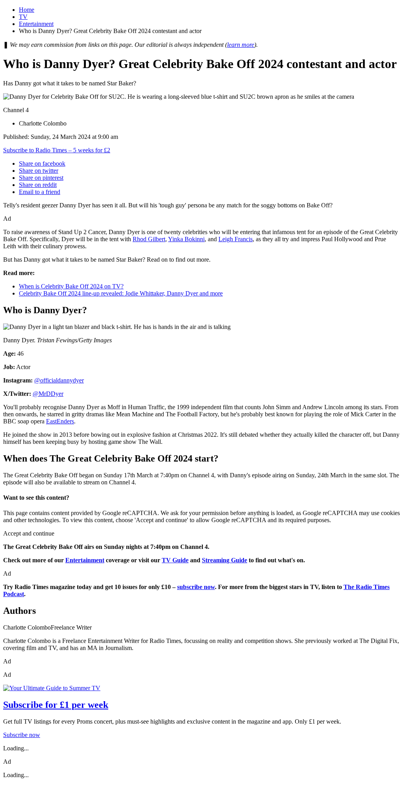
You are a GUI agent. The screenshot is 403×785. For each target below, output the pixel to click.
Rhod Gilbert (149, 239)
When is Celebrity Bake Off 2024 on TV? (71, 286)
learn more (240, 44)
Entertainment (36, 23)
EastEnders (60, 421)
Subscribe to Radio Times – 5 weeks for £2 (56, 150)
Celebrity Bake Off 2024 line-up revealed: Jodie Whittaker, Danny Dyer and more (121, 293)
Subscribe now (21, 734)
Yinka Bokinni (186, 239)
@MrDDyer (48, 393)
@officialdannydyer (59, 380)
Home (26, 9)
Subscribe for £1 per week (55, 705)
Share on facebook (42, 163)
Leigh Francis (235, 239)
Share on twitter (38, 170)
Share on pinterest (41, 177)
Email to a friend (39, 191)
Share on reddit (38, 184)
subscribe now (196, 587)
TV (23, 16)
